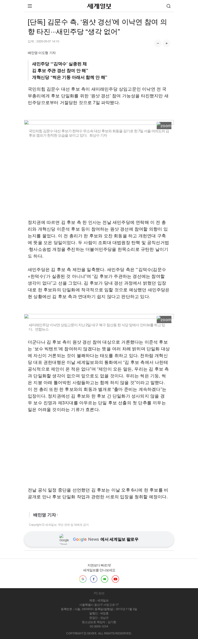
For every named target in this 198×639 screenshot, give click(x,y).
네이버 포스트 (104, 579)
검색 (168, 6)
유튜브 (115, 579)
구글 (82, 579)
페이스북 (93, 579)
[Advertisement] (99, 178)
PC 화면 (99, 593)
